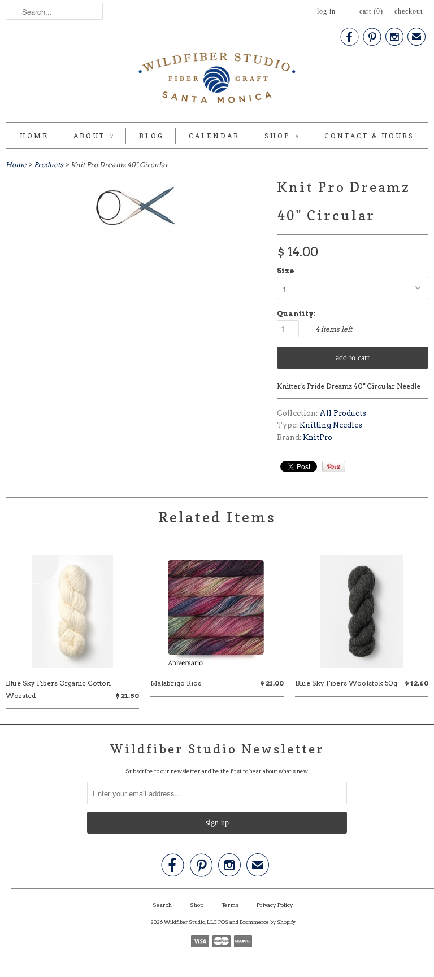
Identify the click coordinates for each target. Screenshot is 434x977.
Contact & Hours (369, 136)
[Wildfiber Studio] (217, 80)
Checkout (408, 11)
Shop (282, 136)
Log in (326, 11)
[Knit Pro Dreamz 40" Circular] (135, 230)
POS (223, 922)
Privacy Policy (275, 904)
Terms (230, 904)
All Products (342, 413)
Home (34, 136)
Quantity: (296, 313)
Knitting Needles (331, 425)
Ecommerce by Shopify (268, 922)
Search (162, 904)
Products (48, 164)
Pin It (333, 466)
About (93, 136)
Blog (151, 136)
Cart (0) (371, 11)
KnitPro (317, 437)
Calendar (214, 136)
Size (285, 271)
